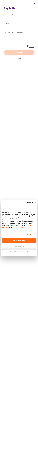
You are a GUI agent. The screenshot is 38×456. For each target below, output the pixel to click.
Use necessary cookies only (19, 252)
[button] (34, 3)
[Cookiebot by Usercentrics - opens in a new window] (27, 203)
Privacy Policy (18, 227)
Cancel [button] (19, 58)
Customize (18, 246)
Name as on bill (9, 24)
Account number (9, 15)
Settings (29, 234)
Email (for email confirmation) (14, 33)
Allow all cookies (19, 240)
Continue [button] (19, 52)
